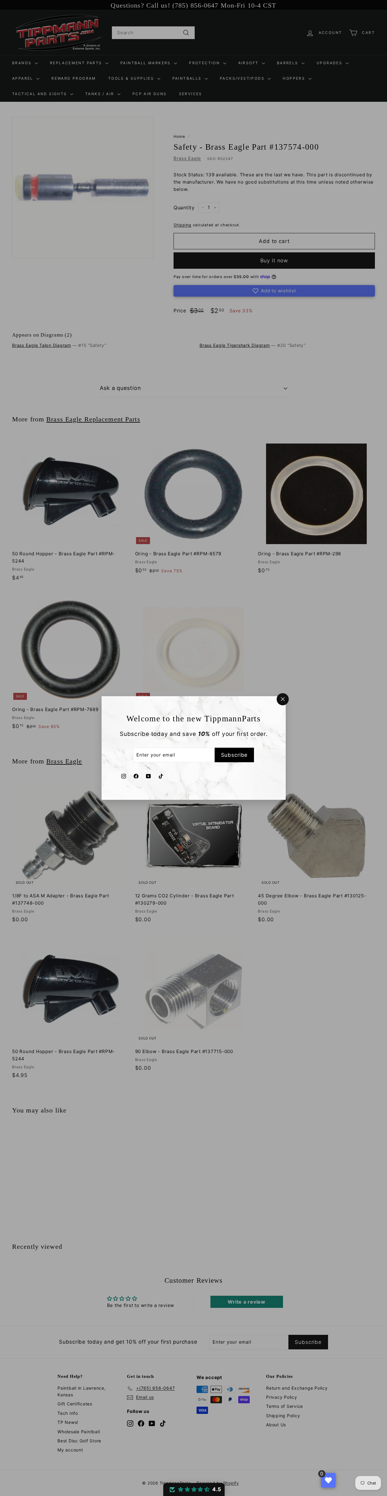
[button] (194, 1489)
